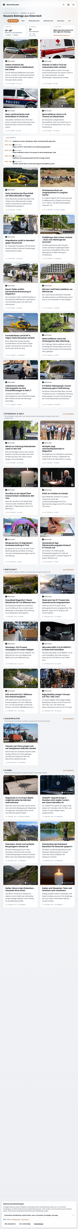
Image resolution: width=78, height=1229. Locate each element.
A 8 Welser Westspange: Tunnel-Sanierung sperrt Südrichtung (56, 387)
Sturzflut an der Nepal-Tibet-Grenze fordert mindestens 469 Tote (19, 495)
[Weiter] (73, 20)
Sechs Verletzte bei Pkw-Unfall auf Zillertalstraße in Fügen (19, 194)
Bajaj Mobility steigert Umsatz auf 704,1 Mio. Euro (56, 695)
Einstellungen (38, 1224)
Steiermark (60, 21)
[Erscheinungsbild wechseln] (73, 5)
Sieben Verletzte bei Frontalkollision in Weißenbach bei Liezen (19, 67)
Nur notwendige (25, 1224)
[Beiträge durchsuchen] (64, 5)
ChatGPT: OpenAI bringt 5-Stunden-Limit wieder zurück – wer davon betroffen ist (56, 800)
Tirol (69, 21)
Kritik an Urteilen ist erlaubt (55, 493)
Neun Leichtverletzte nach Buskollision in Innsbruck (17, 115)
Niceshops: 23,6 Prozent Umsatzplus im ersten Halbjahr (19, 648)
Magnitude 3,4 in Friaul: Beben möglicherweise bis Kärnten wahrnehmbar (19, 800)
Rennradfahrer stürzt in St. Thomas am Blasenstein (54, 115)
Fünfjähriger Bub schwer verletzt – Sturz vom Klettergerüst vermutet (57, 239)
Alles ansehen (68, 414)
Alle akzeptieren (10, 1224)
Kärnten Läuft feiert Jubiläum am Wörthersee (57, 290)
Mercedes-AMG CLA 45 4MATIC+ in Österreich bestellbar (56, 648)
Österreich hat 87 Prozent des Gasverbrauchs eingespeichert (56, 601)
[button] (14, 31)
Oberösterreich (48, 21)
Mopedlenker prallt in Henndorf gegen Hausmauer (20, 241)
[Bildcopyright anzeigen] (72, 184)
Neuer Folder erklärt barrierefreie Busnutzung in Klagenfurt (18, 291)
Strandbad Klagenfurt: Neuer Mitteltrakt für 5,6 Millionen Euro (20, 601)
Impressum (25, 1219)
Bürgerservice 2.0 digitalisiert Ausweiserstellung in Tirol (19, 544)
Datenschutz (16, 1219)
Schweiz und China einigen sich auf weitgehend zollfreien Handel (20, 747)
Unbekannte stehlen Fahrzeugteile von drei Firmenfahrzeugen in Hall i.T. (18, 388)
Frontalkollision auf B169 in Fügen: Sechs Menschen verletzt (20, 336)
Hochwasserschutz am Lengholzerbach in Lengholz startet (55, 192)
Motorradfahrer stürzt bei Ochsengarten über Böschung (56, 339)
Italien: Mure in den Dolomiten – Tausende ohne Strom (20, 889)
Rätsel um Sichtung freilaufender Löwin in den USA (20, 447)
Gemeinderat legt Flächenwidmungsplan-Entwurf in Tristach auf (56, 545)
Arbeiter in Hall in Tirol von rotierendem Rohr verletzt (54, 66)
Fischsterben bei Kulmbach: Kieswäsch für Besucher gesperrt (57, 845)
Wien (23, 21)
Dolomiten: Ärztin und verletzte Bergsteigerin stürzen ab (19, 845)
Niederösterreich (34, 21)
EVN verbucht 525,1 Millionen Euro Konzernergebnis (18, 695)
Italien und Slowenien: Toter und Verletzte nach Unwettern (57, 889)
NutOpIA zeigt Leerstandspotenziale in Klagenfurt (53, 448)
